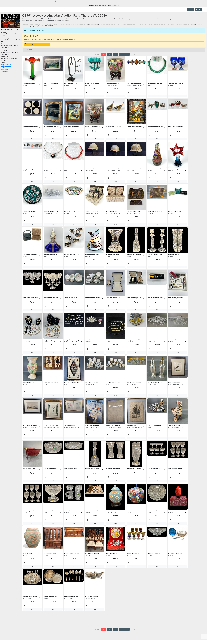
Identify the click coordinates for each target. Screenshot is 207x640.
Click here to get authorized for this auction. (37, 44)
